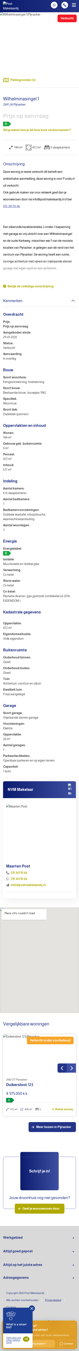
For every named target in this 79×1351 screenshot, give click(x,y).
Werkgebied (13, 1238)
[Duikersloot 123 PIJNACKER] (39, 1053)
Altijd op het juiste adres (22, 1265)
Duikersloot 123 (19, 1085)
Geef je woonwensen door (41, 1208)
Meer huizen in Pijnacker (53, 1127)
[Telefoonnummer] (64, 5)
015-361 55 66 (11, 206)
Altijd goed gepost (18, 1251)
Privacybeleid (53, 1300)
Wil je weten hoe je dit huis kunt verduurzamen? (37, 130)
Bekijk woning (64, 1109)
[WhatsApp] (54, 5)
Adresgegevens (16, 1278)
